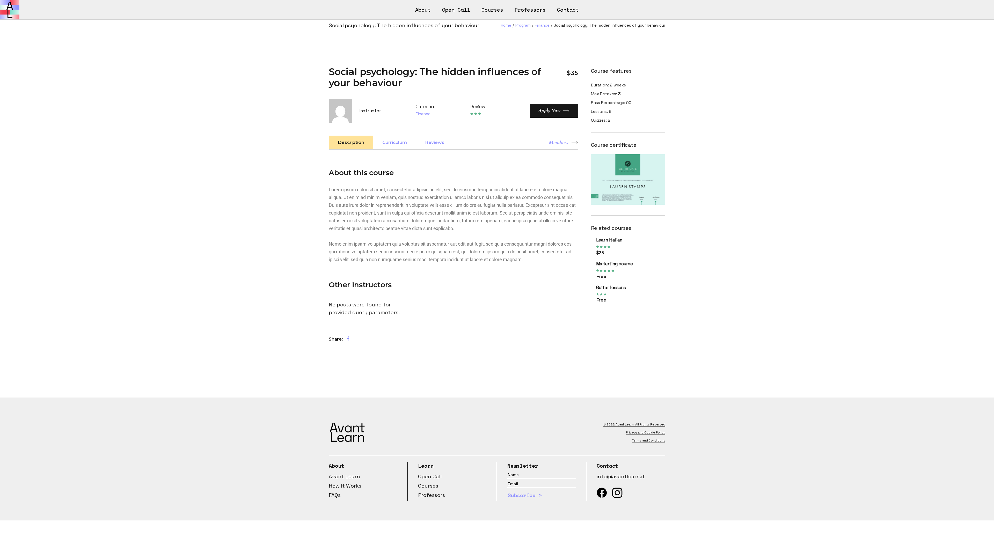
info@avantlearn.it (621, 476)
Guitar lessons (611, 287)
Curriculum (394, 142)
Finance (423, 113)
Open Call (430, 476)
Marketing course (614, 264)
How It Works (345, 485)
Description (351, 142)
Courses (428, 485)
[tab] (351, 142)
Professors (431, 495)
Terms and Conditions (648, 440)
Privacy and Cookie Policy (645, 432)
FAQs (335, 495)
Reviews (434, 142)
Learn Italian (609, 240)
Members (558, 142)
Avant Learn (625, 424)
